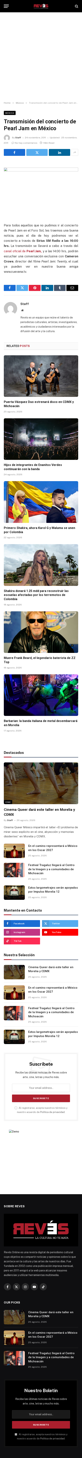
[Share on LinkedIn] (59, 152)
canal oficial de (23, 251)
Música (9, 113)
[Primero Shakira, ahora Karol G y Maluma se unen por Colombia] (41, 502)
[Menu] (6, 6)
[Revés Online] (41, 6)
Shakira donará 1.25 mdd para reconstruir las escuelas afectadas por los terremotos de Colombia (36, 595)
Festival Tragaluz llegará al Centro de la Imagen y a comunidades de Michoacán (51, 869)
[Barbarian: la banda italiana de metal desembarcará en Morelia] (41, 695)
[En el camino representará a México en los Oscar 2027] (14, 851)
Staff (18, 137)
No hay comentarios (26, 143)
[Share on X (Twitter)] (37, 152)
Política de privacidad (52, 1112)
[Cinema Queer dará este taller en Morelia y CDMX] (41, 783)
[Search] (76, 6)
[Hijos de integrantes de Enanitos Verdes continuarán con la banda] (41, 439)
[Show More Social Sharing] (74, 152)
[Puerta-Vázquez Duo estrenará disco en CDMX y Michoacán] (41, 376)
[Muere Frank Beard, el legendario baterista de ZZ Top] (41, 632)
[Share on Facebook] (14, 152)
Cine (8, 802)
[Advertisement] (41, 57)
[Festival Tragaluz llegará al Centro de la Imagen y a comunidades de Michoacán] (14, 870)
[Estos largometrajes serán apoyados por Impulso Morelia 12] (14, 892)
